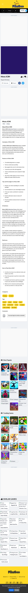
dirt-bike (14, 307)
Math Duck (14, 547)
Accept (11, 590)
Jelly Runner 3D (23, 514)
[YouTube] (17, 583)
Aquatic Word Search (6, 541)
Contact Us (14, 578)
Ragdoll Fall (14, 505)
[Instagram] (14, 583)
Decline (16, 590)
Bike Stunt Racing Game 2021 (17, 524)
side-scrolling (6, 307)
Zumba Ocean (14, 540)
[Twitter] (10, 583)
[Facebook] (7, 583)
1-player (22, 304)
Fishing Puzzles (14, 554)
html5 (4, 302)
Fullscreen (5, 83)
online (9, 302)
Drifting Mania (14, 533)
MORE (22, 10)
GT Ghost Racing (23, 522)
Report (14, 83)
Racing (5, 295)
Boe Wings (4, 554)
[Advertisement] (14, 30)
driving (15, 302)
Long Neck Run (14, 514)
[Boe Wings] (3, 552)
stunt (20, 302)
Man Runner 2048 (5, 549)
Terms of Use (22, 576)
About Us (5, 576)
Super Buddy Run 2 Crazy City (8, 515)
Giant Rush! (23, 533)
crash (16, 304)
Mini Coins (23, 547)
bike (4, 304)
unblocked (10, 304)
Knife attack (5, 561)
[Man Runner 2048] (4, 546)
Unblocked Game (12, 129)
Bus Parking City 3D (6, 534)
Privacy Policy (13, 576)
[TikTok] (21, 583)
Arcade (11, 295)
